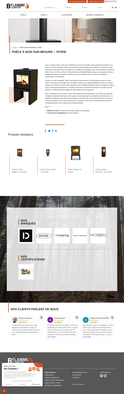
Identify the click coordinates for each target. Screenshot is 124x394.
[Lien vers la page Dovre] (26, 236)
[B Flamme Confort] (18, 5)
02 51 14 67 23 (111, 1)
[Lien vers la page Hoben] (80, 236)
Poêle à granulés (52, 377)
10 (72, 348)
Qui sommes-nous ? (49, 7)
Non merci (9, 384)
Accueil (14, 47)
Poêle (22, 15)
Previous (7, 331)
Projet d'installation (96, 1)
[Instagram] (116, 7)
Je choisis (22, 384)
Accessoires (67, 15)
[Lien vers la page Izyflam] (98, 236)
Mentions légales (78, 384)
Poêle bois (49, 375)
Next (117, 331)
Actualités (84, 7)
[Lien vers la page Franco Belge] (62, 235)
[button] (4, 390)
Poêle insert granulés (54, 380)
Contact (99, 7)
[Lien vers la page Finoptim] (44, 235)
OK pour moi (36, 384)
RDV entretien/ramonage (77, 1)
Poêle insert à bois (53, 383)
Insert (43, 15)
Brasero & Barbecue (95, 15)
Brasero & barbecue (53, 385)
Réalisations (68, 7)
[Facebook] (113, 7)
